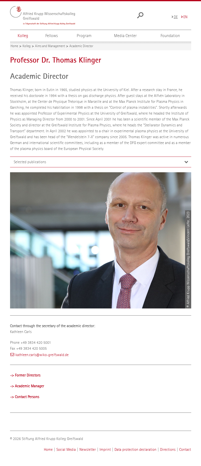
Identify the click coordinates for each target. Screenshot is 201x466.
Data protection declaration (135, 449)
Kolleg (23, 35)
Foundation (170, 35)
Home (49, 449)
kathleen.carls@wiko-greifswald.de (42, 354)
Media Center (125, 35)
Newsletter (87, 449)
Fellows (51, 35)
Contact (185, 449)
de (176, 16)
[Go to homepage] (42, 15)
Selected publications (30, 162)
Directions (168, 449)
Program (84, 35)
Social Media (66, 449)
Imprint (106, 449)
